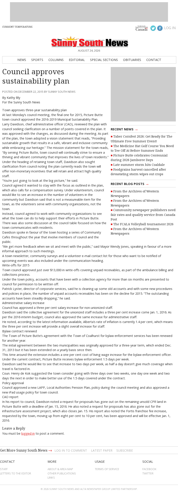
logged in (28, 433)
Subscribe (124, 450)
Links (51, 477)
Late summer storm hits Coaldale (139, 164)
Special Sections (104, 60)
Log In (170, 27)
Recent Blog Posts (130, 183)
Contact (153, 60)
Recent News (124, 128)
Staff (4, 469)
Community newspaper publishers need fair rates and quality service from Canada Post (143, 214)
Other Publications (62, 473)
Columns (56, 60)
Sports (37, 60)
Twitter (147, 473)
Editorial (77, 60)
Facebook (149, 469)
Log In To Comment (70, 450)
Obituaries (132, 60)
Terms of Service (107, 469)
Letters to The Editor (15, 473)
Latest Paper (101, 450)
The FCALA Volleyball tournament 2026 (143, 224)
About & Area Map (60, 469)
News (21, 60)
